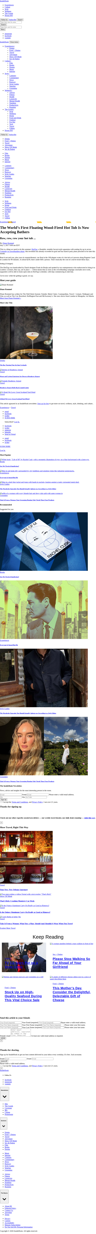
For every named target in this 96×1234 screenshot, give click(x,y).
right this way (89, 818)
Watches (12, 86)
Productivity (13, 105)
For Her (12, 122)
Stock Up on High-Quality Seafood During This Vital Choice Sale (23, 996)
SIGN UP (4, 1061)
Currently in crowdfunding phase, (12, 251)
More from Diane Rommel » (10, 298)
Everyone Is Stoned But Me (9, 477)
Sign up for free (43, 404)
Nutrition (12, 103)
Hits (6, 1104)
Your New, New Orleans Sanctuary (14, 890)
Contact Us (9, 1210)
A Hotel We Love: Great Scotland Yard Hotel (15, 399)
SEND (3, 1038)
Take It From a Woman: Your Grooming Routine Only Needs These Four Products (27, 500)
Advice (12, 93)
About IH (8, 1206)
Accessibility (9, 1223)
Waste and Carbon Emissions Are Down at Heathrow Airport (20, 376)
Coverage (8, 1108)
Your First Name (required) (32, 1025)
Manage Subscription (12, 1225)
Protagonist (9, 1114)
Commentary (14, 78)
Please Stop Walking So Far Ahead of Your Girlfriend (71, 963)
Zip (23, 797)
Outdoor (12, 120)
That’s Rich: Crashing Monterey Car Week (17, 901)
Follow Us (4, 20)
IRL (6, 1110)
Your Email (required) (30, 1023)
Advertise (8, 1213)
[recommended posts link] (26, 883)
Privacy (7, 1219)
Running (12, 107)
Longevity (13, 99)
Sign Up (3, 800)
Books (11, 65)
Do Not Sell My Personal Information (19, 1227)
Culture (7, 7)
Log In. (17, 422)
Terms (7, 1215)
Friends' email (5, 1036)
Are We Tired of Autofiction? (9, 466)
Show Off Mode (15, 57)
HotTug (34, 249)
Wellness (8, 11)
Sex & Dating (14, 59)
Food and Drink (15, 118)
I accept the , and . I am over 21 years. (30, 802)
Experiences (9, 5)
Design (12, 67)
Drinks (11, 48)
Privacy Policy (37, 802)
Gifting (12, 128)
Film (11, 63)
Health (11, 97)
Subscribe (12, 20)
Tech (11, 124)
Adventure (13, 55)
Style (6, 9)
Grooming (13, 88)
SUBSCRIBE (10, 418)
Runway (12, 82)
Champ (7, 1112)
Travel (11, 52)
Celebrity (12, 76)
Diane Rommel (8, 243)
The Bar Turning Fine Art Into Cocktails (13, 365)
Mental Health (14, 101)
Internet (12, 71)
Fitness (12, 95)
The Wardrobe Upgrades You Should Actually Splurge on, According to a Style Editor (28, 489)
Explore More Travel (7, 928)
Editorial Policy (10, 1208)
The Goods (9, 13)
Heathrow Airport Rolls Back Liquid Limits (14, 388)
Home (11, 116)
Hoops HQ (9, 16)
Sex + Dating (58, 954)
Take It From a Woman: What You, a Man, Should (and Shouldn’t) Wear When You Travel (36, 924)
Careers (7, 1221)
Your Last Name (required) (32, 1027)
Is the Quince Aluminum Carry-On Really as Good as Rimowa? (25, 912)
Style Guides (14, 84)
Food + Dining (14, 50)
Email (24, 795)
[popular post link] (44, 460)
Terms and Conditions (20, 802)
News (11, 80)
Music (11, 69)
